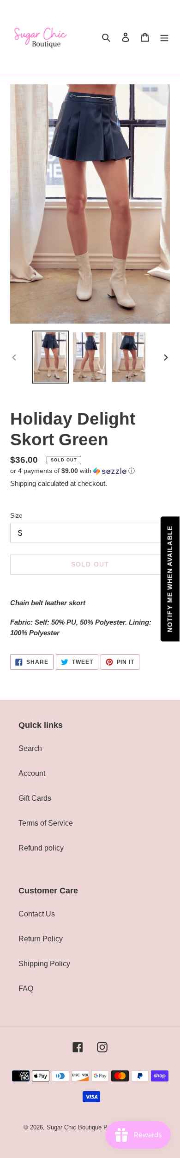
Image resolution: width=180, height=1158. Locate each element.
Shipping (23, 483)
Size (16, 515)
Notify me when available (170, 579)
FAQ (25, 989)
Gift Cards (34, 798)
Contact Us (36, 914)
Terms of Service (45, 823)
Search (30, 748)
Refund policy (41, 848)
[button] (72, 471)
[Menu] (164, 37)
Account (31, 773)
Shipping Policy (44, 964)
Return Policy (40, 939)
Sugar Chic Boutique (74, 1127)
